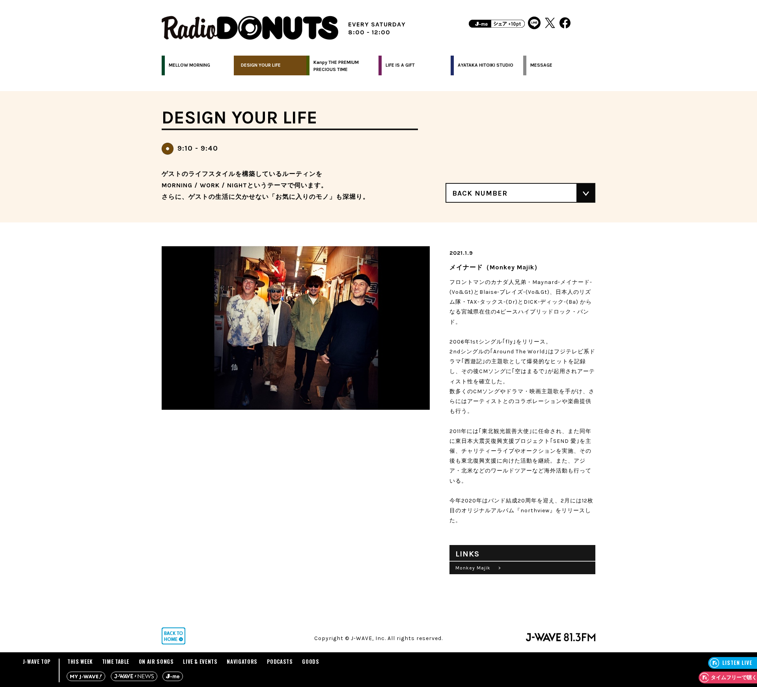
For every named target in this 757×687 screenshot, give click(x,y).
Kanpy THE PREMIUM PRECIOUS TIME (336, 66)
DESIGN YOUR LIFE (261, 65)
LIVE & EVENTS (200, 661)
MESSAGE (541, 65)
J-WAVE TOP (37, 661)
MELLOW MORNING (189, 65)
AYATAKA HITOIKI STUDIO (485, 65)
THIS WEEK (80, 661)
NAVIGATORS (242, 661)
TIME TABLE (116, 661)
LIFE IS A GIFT (400, 65)
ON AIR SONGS (156, 661)
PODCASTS (280, 661)
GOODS (310, 661)
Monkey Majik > (478, 568)
